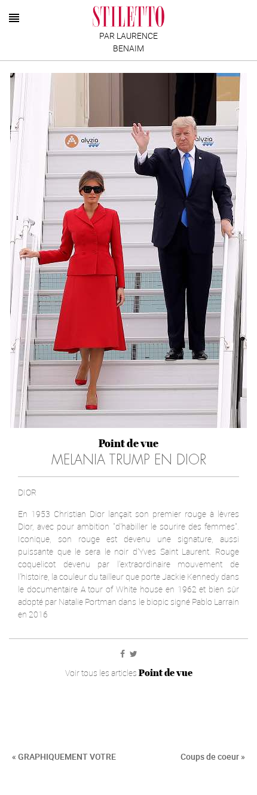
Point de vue (128, 443)
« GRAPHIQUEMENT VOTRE (64, 756)
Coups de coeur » (212, 756)
